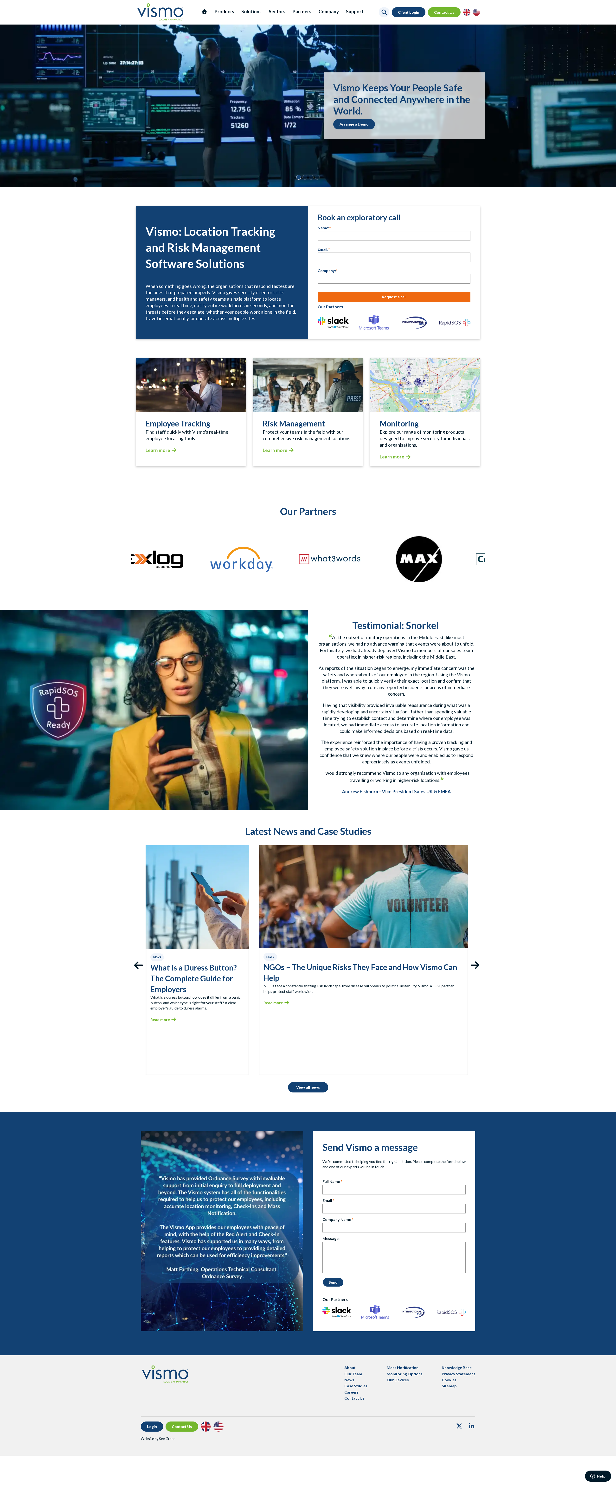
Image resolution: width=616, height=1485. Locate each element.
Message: (331, 1238)
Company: (327, 270)
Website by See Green (158, 1439)
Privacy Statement (458, 1373)
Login (152, 1426)
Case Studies (355, 1385)
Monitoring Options (405, 1373)
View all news (308, 1087)
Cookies (449, 1379)
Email (327, 1200)
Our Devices (398, 1379)
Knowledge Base (457, 1367)
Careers (351, 1392)
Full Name (331, 1181)
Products (224, 11)
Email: (323, 249)
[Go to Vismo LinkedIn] (471, 1426)
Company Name (336, 1219)
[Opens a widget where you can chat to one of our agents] (598, 1477)
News (349, 1379)
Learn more (158, 450)
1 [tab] (298, 177)
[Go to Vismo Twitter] (459, 1426)
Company (329, 11)
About (350, 1367)
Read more (160, 1019)
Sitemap (449, 1385)
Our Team (353, 1373)
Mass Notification (402, 1367)
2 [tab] (304, 177)
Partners (302, 11)
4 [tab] (317, 177)
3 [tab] (311, 177)
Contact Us (444, 12)
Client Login (408, 12)
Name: (323, 227)
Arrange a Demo (354, 124)
